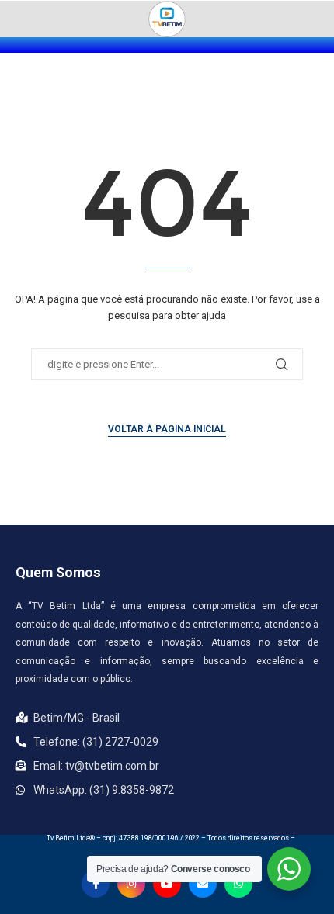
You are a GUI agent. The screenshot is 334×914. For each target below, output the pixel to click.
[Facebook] (95, 884)
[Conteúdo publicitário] (166, 19)
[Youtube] (167, 884)
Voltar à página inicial (167, 429)
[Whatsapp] (238, 884)
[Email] (203, 884)
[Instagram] (131, 884)
